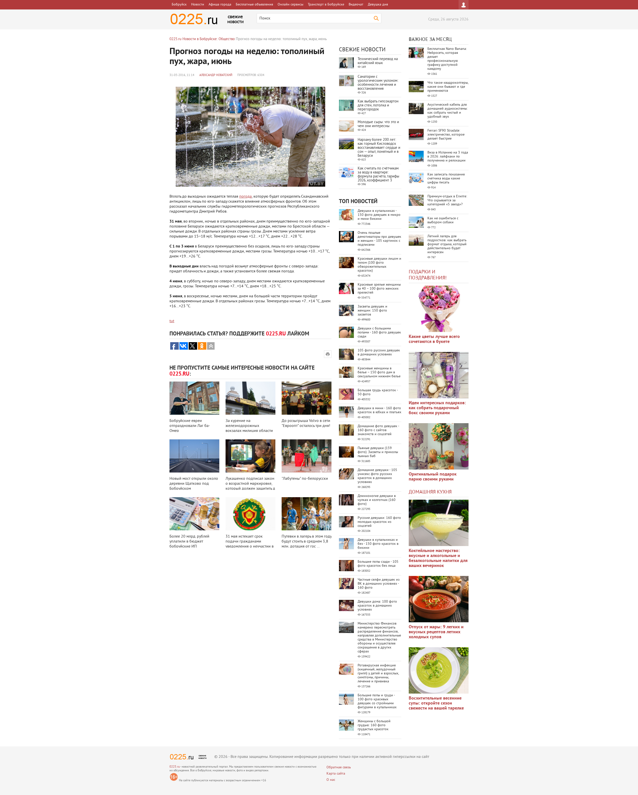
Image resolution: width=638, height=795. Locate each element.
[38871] (439, 523)
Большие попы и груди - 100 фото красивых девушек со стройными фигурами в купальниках (377, 701)
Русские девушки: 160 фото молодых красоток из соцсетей (379, 522)
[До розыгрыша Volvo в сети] (306, 398)
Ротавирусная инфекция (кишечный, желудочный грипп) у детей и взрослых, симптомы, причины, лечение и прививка (378, 673)
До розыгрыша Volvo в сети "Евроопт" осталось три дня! (306, 423)
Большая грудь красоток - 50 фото (378, 392)
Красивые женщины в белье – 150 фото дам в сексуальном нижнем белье (379, 372)
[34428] (439, 446)
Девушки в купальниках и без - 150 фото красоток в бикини (378, 544)
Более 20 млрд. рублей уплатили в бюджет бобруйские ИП (189, 541)
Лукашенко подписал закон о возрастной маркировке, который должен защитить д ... (250, 486)
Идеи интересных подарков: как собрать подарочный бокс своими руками (437, 408)
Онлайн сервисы (290, 4)
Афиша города (220, 4)
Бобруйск (179, 4)
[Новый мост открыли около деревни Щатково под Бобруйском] (194, 456)
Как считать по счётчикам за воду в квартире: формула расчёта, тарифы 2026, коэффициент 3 (378, 174)
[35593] (439, 309)
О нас (330, 780)
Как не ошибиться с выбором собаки (442, 220)
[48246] (439, 375)
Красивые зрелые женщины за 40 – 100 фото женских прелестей (379, 289)
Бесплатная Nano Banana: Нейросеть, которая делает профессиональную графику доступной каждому (447, 59)
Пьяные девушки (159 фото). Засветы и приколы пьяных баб (378, 452)
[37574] (439, 599)
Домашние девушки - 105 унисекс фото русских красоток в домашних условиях (377, 476)
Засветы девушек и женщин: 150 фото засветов (372, 311)
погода (245, 196)
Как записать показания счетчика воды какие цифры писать (446, 178)
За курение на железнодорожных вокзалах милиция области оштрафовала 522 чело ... (249, 428)
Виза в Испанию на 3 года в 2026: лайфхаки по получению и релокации (447, 157)
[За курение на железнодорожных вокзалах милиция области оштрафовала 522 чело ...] (250, 398)
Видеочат (356, 4)
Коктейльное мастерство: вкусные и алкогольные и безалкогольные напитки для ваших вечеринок (438, 558)
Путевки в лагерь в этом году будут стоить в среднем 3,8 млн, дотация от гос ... (306, 541)
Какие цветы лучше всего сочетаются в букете (434, 339)
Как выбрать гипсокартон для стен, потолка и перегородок (378, 105)
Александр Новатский (215, 75)
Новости (197, 4)
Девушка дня (378, 4)
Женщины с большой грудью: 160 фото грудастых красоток (374, 725)
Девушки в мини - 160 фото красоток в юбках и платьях (379, 410)
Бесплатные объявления (254, 4)
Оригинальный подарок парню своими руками (433, 477)
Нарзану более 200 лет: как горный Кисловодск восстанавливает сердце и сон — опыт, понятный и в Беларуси (379, 148)
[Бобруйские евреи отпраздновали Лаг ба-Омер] (194, 398)
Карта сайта (335, 774)
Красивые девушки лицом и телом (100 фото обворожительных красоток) (379, 265)
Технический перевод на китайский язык (378, 61)
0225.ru (174, 767)
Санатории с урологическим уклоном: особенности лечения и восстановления (378, 83)
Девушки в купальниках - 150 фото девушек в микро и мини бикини (379, 215)
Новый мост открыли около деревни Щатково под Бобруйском (193, 483)
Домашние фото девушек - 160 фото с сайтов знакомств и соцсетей (378, 430)
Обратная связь (338, 767)
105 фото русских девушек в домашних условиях (379, 352)
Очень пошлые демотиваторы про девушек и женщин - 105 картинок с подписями (379, 239)
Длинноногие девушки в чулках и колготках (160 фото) (377, 500)
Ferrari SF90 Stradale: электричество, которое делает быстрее (446, 135)
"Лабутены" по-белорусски (305, 478)
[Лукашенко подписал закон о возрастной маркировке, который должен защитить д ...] (250, 456)
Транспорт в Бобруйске (326, 4)
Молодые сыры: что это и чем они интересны (378, 124)
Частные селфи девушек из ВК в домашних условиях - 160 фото (378, 584)
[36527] (439, 670)
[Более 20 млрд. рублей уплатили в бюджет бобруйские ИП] (194, 513)
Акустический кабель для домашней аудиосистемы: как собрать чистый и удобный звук (447, 111)
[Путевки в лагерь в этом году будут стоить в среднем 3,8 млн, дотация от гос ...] (306, 513)
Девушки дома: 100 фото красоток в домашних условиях (377, 606)
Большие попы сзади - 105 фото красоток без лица (378, 564)
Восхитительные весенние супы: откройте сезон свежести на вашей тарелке (436, 703)
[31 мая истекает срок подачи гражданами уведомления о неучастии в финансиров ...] (250, 513)
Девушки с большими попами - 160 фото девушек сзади (379, 332)
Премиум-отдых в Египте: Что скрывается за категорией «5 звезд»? (447, 200)
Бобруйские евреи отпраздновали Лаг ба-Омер (189, 425)
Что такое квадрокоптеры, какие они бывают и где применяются (447, 87)
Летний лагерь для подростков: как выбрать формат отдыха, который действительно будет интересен (447, 244)
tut (171, 321)
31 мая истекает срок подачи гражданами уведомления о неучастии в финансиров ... (250, 544)
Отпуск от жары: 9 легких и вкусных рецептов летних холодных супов (436, 632)
